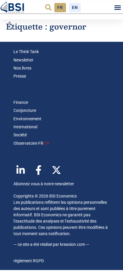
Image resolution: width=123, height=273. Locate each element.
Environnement (27, 118)
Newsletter (23, 60)
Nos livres (22, 68)
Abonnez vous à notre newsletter (43, 183)
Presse (19, 76)
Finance (20, 102)
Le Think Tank (26, 51)
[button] (48, 7)
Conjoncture (24, 110)
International (25, 126)
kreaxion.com (72, 244)
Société (20, 134)
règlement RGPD (28, 260)
